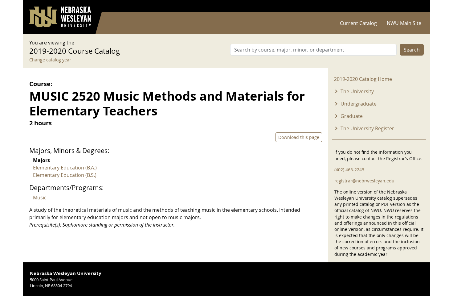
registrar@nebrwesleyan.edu (364, 181)
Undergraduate (359, 103)
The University (357, 91)
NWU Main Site (404, 23)
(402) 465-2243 (349, 170)
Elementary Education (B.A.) (65, 167)
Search (412, 49)
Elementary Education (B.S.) (64, 175)
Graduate (352, 116)
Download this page (298, 137)
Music (40, 197)
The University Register (367, 128)
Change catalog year (50, 60)
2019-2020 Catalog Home (363, 79)
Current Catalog (358, 23)
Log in (416, 6)
